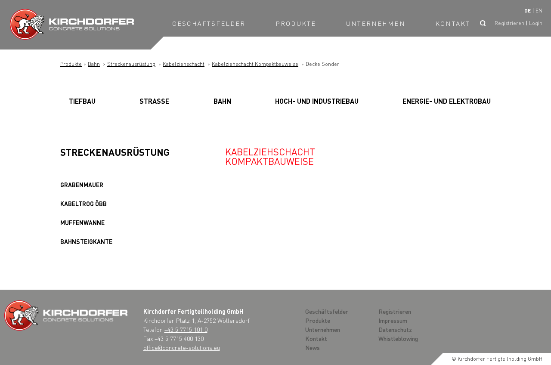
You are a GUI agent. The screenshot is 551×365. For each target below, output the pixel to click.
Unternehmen (376, 23)
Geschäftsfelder (209, 23)
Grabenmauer (81, 185)
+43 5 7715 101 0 (185, 329)
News (312, 347)
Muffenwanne (82, 222)
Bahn (94, 64)
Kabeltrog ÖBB (83, 203)
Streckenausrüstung (131, 64)
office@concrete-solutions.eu (181, 347)
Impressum (392, 320)
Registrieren (509, 23)
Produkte (296, 23)
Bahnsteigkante (86, 241)
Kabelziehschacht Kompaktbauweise (255, 64)
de (527, 10)
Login (535, 23)
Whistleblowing (398, 338)
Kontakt (452, 23)
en (539, 10)
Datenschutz (395, 329)
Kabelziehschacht (183, 64)
